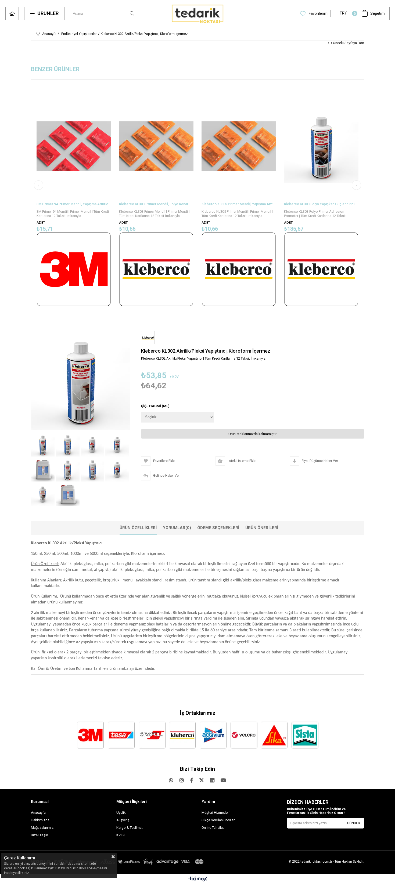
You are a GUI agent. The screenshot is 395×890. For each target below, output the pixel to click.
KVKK (120, 835)
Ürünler (48, 13)
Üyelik (121, 813)
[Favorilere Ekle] (73, 198)
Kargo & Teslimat (129, 828)
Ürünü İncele (91, 198)
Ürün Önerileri (261, 527)
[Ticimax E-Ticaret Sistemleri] (197, 879)
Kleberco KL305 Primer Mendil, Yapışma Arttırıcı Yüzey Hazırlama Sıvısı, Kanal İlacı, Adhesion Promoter (239, 204)
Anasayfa (12, 13)
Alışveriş (123, 820)
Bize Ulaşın (39, 835)
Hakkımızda (40, 820)
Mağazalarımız (42, 828)
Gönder (353, 823)
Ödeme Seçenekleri (218, 527)
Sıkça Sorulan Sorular (218, 820)
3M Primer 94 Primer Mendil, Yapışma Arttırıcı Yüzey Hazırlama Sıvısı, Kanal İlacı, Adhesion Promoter (74, 204)
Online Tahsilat (213, 828)
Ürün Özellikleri (138, 527)
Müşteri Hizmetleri (215, 813)
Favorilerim (318, 13)
